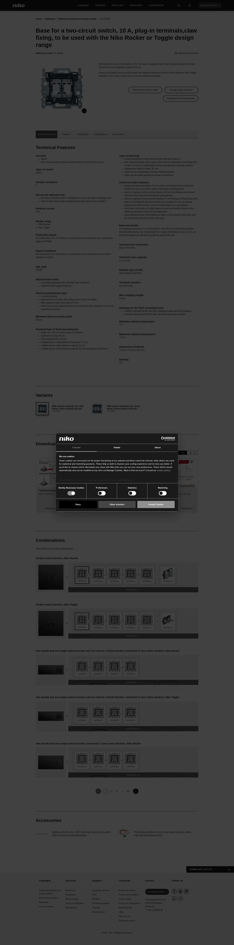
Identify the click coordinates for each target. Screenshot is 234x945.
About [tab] (158, 447)
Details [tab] (117, 447)
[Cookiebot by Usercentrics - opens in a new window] (163, 439)
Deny (78, 504)
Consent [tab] (76, 447)
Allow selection (117, 504)
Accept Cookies (155, 504)
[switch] (102, 493)
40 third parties (80, 480)
